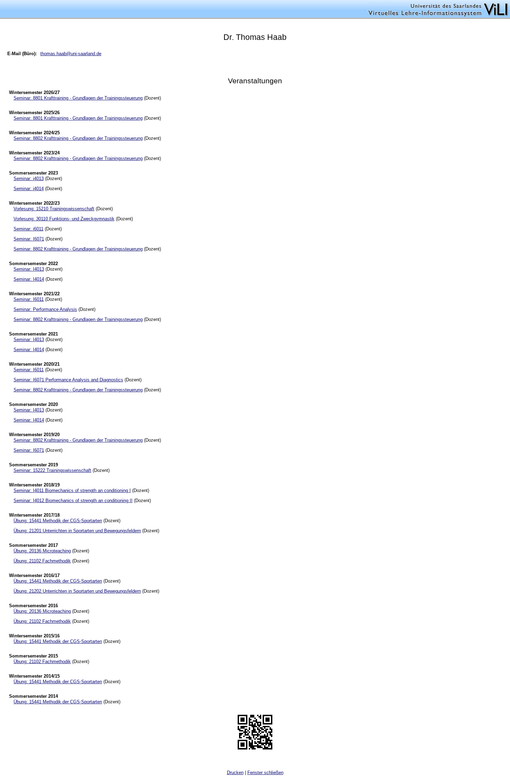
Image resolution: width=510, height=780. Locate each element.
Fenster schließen (265, 772)
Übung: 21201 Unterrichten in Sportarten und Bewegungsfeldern (77, 530)
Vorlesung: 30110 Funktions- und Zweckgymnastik (64, 218)
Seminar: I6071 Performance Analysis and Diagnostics (68, 379)
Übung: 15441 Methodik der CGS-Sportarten (58, 520)
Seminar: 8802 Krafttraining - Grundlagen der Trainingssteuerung (78, 138)
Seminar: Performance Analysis (45, 309)
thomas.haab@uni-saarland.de (70, 53)
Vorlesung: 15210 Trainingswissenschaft (54, 208)
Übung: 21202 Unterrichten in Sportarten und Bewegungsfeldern (77, 591)
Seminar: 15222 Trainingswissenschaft (52, 470)
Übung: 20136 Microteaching (42, 550)
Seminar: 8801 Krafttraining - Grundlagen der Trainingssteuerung (78, 98)
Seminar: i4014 (29, 188)
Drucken (235, 772)
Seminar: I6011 (29, 299)
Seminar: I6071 (29, 238)
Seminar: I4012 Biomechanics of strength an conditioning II (73, 500)
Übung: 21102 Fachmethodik (42, 560)
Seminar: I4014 (29, 279)
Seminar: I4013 (29, 269)
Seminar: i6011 (28, 228)
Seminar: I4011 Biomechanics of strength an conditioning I (72, 490)
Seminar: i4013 (29, 178)
